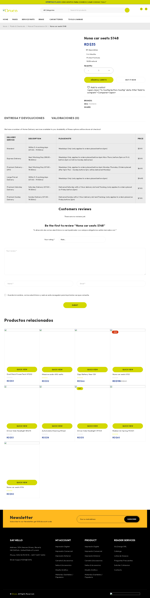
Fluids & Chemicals (17, 26)
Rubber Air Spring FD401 (123, 431)
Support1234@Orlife (23, 560)
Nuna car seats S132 (121, 374)
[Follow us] (18, 567)
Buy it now (131, 80)
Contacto (118, 570)
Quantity (88, 66)
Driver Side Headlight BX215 (19, 431)
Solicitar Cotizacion (122, 565)
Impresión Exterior (63, 556)
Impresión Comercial (64, 551)
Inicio (5, 26)
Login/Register (135, 10)
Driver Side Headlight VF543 (89, 431)
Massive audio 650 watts (52, 374)
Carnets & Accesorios (64, 560)
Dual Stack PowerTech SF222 (19, 374)
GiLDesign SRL (120, 546)
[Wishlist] (95, 87)
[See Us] (24, 567)
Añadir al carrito (99, 80)
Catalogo (118, 551)
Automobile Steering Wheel (54, 431)
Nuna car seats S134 (15, 487)
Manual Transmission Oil (37, 26)
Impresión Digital (62, 546)
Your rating (49, 239)
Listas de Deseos (121, 556)
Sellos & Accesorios (63, 565)
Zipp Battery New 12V (86, 374)
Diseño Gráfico (61, 570)
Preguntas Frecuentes (123, 560)
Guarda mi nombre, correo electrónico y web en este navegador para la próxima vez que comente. (48, 295)
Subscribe (131, 519)
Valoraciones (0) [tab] (65, 118)
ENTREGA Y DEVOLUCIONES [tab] (24, 118)
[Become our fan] (12, 567)
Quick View (22, 369)
